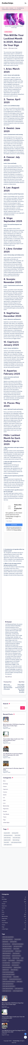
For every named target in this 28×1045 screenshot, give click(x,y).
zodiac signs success (7, 990)
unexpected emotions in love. (15, 979)
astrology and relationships (17, 944)
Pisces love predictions (7, 967)
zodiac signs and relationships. (9, 986)
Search (5, 704)
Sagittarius (6, 808)
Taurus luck (5, 979)
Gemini (4, 794)
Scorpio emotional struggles (8, 972)
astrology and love (6, 944)
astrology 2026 (13, 941)
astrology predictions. (8, 835)
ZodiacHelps (7, 3)
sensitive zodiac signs (7, 976)
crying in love (18, 951)
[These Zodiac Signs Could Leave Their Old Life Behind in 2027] (6, 734)
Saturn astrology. (16, 840)
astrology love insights (7, 946)
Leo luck (4, 960)
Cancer (5, 786)
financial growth (16, 953)
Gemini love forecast (16, 955)
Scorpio (5, 811)
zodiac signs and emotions (8, 983)
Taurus (4, 817)
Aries (4, 781)
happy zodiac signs (6, 958)
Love (4, 803)
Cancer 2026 (17, 835)
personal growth (15, 965)
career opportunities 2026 (8, 951)
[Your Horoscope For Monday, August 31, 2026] (6, 763)
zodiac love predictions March (9, 981)
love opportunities (6, 962)
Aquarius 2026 (17, 939)
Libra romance (20, 960)
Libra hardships (11, 960)
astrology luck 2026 (18, 946)
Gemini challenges (6, 955)
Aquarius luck (5, 941)
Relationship (6, 806)
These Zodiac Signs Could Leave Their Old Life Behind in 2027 (13, 739)
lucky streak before (16, 962)
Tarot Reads (6, 814)
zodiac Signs (8, 31)
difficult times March (7, 953)
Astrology (5, 783)
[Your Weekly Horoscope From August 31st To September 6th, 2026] (6, 749)
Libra (4, 800)
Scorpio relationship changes (8, 974)
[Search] (22, 708)
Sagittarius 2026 (7, 840)
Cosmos (5, 792)
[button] (8, 676)
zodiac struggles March (17, 990)
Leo (4, 797)
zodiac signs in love (7, 844)
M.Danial (8, 622)
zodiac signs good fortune (16, 842)
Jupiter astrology (7, 837)
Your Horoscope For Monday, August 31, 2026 (13, 769)
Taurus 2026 (6, 842)
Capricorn (5, 789)
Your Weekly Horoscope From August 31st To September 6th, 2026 (13, 754)
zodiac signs (19, 981)
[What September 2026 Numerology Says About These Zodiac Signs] (6, 719)
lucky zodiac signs (16, 837)
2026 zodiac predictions (7, 939)
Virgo (4, 819)
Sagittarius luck (6, 969)
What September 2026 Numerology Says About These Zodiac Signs (14, 725)
